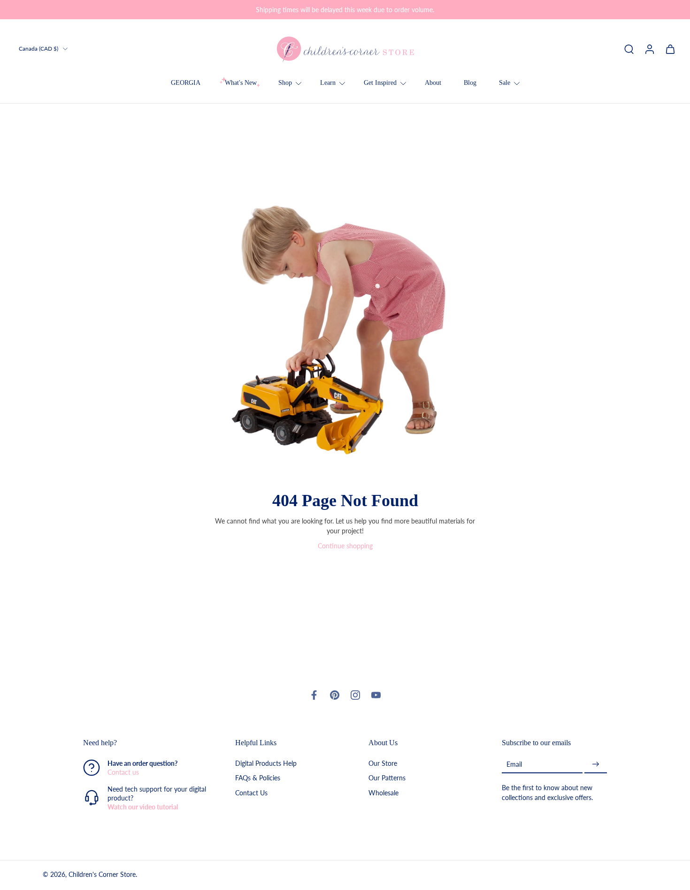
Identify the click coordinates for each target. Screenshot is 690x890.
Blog (470, 82)
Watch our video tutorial (142, 807)
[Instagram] (355, 695)
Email (514, 764)
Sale (504, 82)
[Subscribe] (595, 764)
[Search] (629, 48)
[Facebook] (314, 695)
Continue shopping (345, 546)
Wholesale (383, 792)
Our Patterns (387, 778)
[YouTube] (376, 695)
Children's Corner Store (102, 874)
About (433, 82)
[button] (145, 743)
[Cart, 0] (670, 48)
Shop (285, 82)
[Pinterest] (334, 695)
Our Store (382, 763)
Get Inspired (380, 82)
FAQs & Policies (257, 778)
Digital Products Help (266, 763)
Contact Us (251, 792)
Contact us (123, 772)
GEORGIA (185, 82)
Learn (328, 82)
